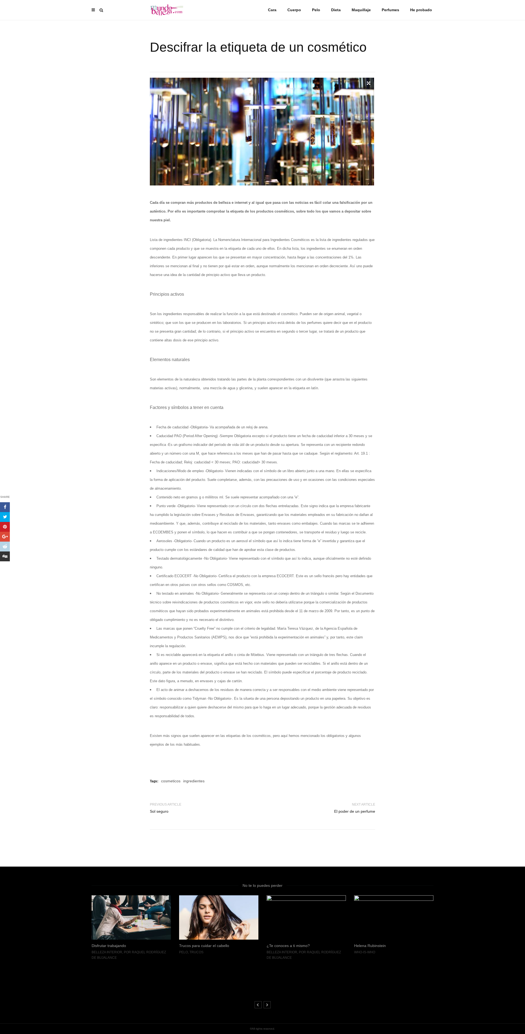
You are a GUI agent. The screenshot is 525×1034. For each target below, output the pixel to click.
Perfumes (390, 10)
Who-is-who (277, 952)
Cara (272, 10)
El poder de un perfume (354, 811)
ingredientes (194, 781)
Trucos (109, 952)
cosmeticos (170, 781)
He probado (421, 10)
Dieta (336, 10)
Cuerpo (294, 10)
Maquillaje (361, 10)
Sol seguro (159, 811)
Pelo (316, 10)
